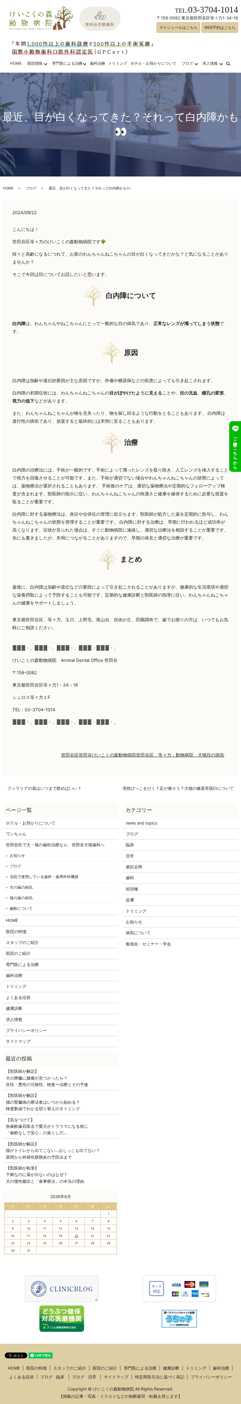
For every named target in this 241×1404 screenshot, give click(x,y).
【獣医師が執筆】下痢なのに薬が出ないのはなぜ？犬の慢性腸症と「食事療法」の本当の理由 (45, 1174)
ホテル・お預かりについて (153, 63)
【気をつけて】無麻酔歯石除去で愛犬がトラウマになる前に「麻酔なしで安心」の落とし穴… (47, 1126)
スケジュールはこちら (178, 27)
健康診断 (14, 1008)
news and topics (141, 822)
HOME (16, 63)
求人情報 (210, 63)
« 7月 (11, 1196)
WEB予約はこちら (219, 27)
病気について (138, 932)
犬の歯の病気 (21, 887)
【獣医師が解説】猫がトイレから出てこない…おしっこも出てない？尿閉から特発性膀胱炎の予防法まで (53, 1150)
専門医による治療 (67, 63)
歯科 (130, 877)
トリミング (117, 63)
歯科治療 (97, 63)
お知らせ (17, 855)
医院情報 (35, 63)
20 (76, 1236)
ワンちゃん (16, 833)
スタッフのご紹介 (22, 942)
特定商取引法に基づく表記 (159, 1376)
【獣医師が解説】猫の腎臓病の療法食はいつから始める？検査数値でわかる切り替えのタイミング (43, 1102)
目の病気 (215, 755)
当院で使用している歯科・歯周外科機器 (44, 876)
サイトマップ (18, 1041)
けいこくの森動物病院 (114, 755)
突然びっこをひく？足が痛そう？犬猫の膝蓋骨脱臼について (178, 788)
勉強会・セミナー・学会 (148, 943)
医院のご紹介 (18, 953)
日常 (130, 855)
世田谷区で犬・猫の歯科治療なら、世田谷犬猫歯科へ (55, 844)
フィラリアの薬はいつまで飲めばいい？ (44, 788)
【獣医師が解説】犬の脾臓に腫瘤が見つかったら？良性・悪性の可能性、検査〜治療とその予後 (47, 1078)
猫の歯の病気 (21, 897)
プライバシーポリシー (26, 1030)
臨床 (130, 844)
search (231, 63)
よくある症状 (18, 997)
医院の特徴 (16, 931)
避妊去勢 (134, 866)
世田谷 (85, 755)
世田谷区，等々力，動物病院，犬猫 (171, 755)
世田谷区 (70, 755)
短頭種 (132, 888)
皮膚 (130, 899)
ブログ (187, 63)
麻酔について (21, 908)
